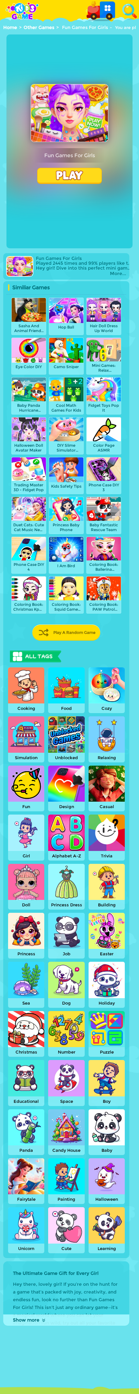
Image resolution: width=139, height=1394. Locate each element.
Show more (26, 1320)
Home (10, 27)
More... (118, 273)
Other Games (39, 27)
